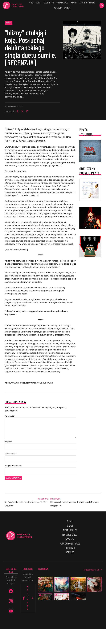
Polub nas (27, 598)
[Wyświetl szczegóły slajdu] (90, 218)
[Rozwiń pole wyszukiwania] (102, 5)
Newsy (8, 22)
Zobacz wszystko (91, 570)
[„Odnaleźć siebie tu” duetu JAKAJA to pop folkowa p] (78, 584)
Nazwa (8, 441)
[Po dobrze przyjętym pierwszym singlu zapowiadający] (45, 584)
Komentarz (10, 416)
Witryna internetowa (13, 465)
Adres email (10, 453)
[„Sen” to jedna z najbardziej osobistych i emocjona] (61, 584)
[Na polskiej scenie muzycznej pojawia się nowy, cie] (94, 584)
